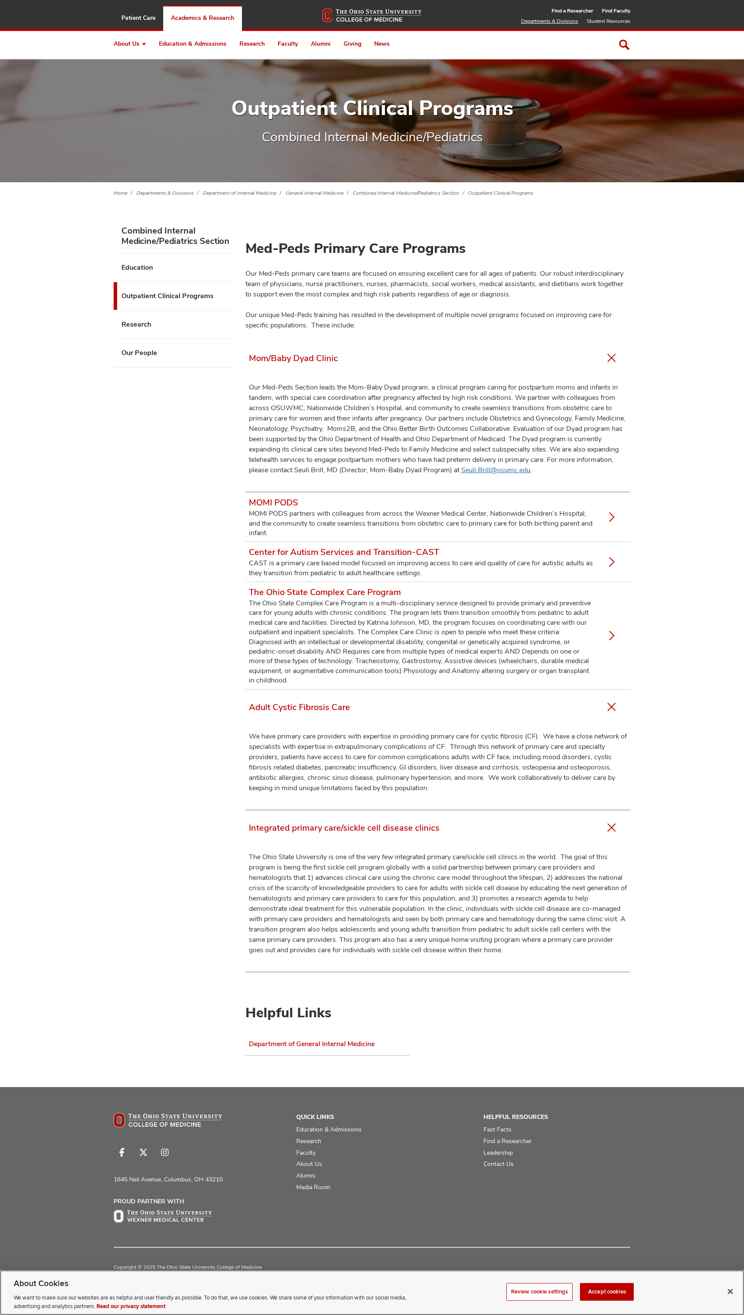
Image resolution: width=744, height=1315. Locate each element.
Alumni (321, 43)
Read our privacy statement (130, 1306)
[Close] (730, 1291)
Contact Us (499, 1164)
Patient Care (138, 18)
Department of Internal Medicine (239, 193)
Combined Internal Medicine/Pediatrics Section (406, 193)
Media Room (313, 1187)
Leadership (498, 1152)
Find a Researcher (572, 10)
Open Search (624, 44)
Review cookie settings (539, 1291)
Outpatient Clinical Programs (500, 193)
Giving (352, 43)
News (382, 43)
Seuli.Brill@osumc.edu (495, 469)
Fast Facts (498, 1129)
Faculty (288, 43)
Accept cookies (607, 1291)
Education (137, 267)
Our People (139, 352)
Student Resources (608, 21)
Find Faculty (616, 10)
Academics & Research (202, 18)
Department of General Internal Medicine (312, 1043)
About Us (127, 43)
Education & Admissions (192, 43)
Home (120, 193)
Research (252, 43)
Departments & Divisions (549, 21)
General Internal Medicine (314, 193)
